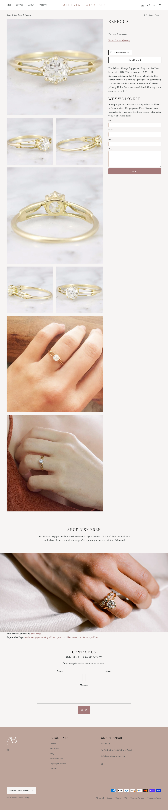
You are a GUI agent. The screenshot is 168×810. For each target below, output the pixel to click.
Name (60, 670)
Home (9, 15)
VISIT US (43, 5)
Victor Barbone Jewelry (119, 40)
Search (53, 743)
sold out (95, 637)
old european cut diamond (78, 637)
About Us (54, 748)
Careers (53, 768)
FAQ (52, 753)
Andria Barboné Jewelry (20, 798)
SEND (134, 171)
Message (84, 685)
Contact (109, 798)
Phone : (110, 139)
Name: (110, 120)
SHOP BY (19, 5)
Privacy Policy (56, 758)
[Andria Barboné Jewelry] (84, 5)
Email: (110, 130)
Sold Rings (18, 15)
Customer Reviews (137, 798)
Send (84, 710)
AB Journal (100, 798)
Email (108, 670)
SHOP (9, 5)
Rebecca (28, 15)
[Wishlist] (148, 5)
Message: (111, 149)
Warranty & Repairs (154, 798)
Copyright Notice (58, 763)
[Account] (142, 5)
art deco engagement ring (36, 637)
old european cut (57, 637)
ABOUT (31, 5)
